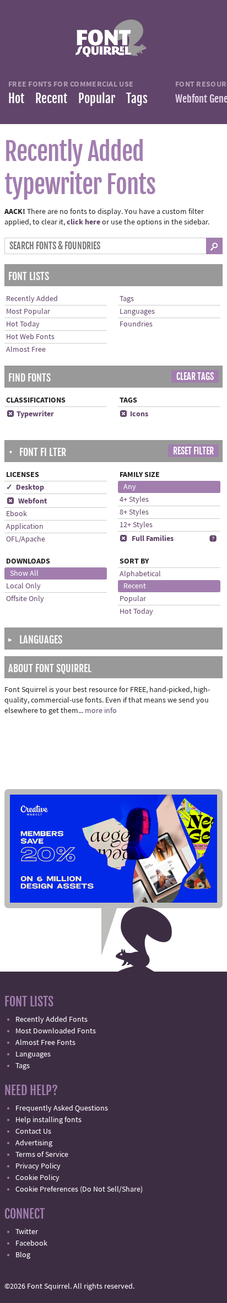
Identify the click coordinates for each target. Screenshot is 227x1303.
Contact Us (33, 1131)
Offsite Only (25, 599)
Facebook (31, 1243)
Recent (51, 98)
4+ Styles (134, 500)
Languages (137, 312)
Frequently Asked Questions (61, 1108)
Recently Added (32, 299)
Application (25, 527)
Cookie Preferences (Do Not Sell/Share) (79, 1189)
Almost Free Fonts (45, 1043)
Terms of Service (41, 1155)
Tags (137, 98)
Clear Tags (195, 376)
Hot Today (23, 324)
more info (101, 711)
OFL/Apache (25, 539)
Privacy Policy (38, 1166)
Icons (134, 414)
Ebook (16, 514)
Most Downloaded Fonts (55, 1031)
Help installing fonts (48, 1120)
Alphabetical (140, 574)
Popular (96, 98)
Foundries (136, 324)
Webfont (27, 501)
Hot (16, 98)
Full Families (147, 538)
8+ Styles (134, 512)
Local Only (23, 586)
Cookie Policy (37, 1178)
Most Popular (28, 312)
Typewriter (30, 414)
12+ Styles (136, 525)
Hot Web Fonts (30, 337)
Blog (22, 1255)
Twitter (26, 1232)
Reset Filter (193, 451)
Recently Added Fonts (51, 1020)
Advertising (33, 1143)
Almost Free (26, 350)
